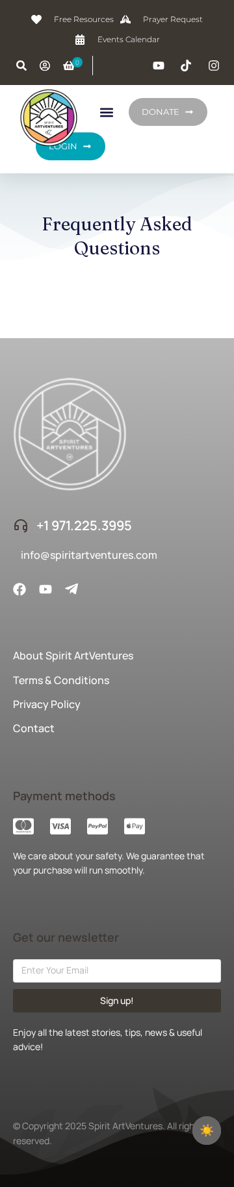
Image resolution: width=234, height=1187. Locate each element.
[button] (106, 112)
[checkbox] (206, 1130)
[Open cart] (69, 65)
